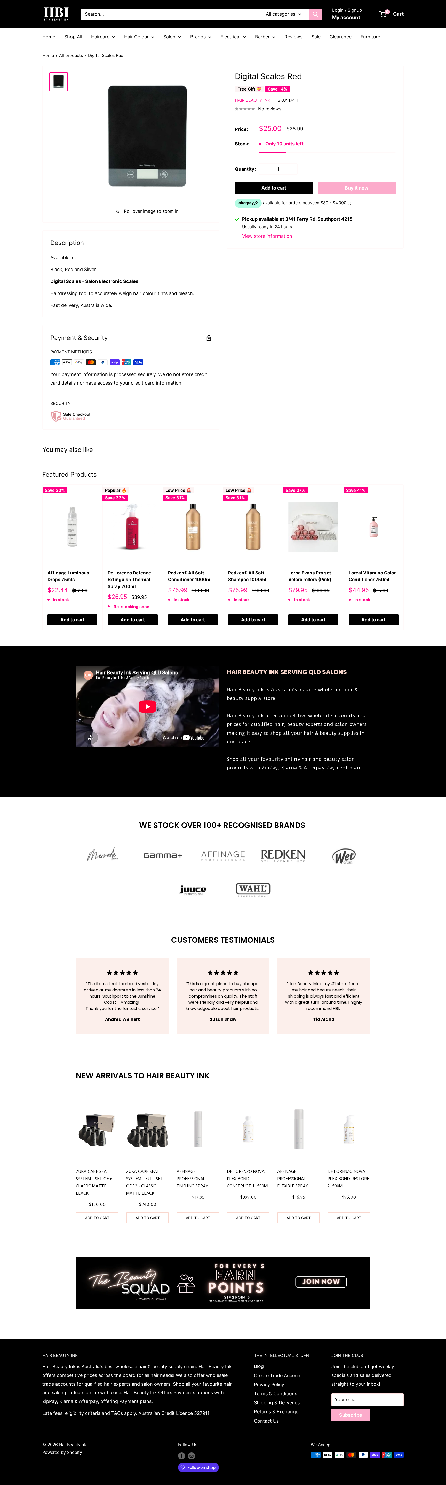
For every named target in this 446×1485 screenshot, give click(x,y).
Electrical (230, 36)
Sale (316, 36)
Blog (259, 1366)
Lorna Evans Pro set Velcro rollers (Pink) (309, 576)
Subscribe (350, 1415)
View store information (267, 236)
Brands (198, 36)
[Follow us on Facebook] (181, 1455)
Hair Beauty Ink (252, 99)
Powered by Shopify (62, 1452)
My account (346, 17)
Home (48, 36)
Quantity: (245, 169)
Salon (169, 36)
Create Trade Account (278, 1375)
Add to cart (273, 188)
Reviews (293, 36)
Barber (262, 36)
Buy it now (356, 188)
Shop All (73, 36)
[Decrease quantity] (264, 169)
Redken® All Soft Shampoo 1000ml (247, 576)
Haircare (100, 36)
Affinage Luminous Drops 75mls (68, 576)
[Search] (315, 14)
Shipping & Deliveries (277, 1402)
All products (71, 55)
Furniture (370, 36)
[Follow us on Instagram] (191, 1455)
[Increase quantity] (291, 169)
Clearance (341, 36)
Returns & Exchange (276, 1411)
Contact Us (266, 1421)
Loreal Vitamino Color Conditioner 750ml (372, 576)
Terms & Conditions (275, 1393)
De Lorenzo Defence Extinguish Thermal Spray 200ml (129, 579)
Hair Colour (136, 36)
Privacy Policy (269, 1384)
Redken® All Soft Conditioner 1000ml (190, 576)
